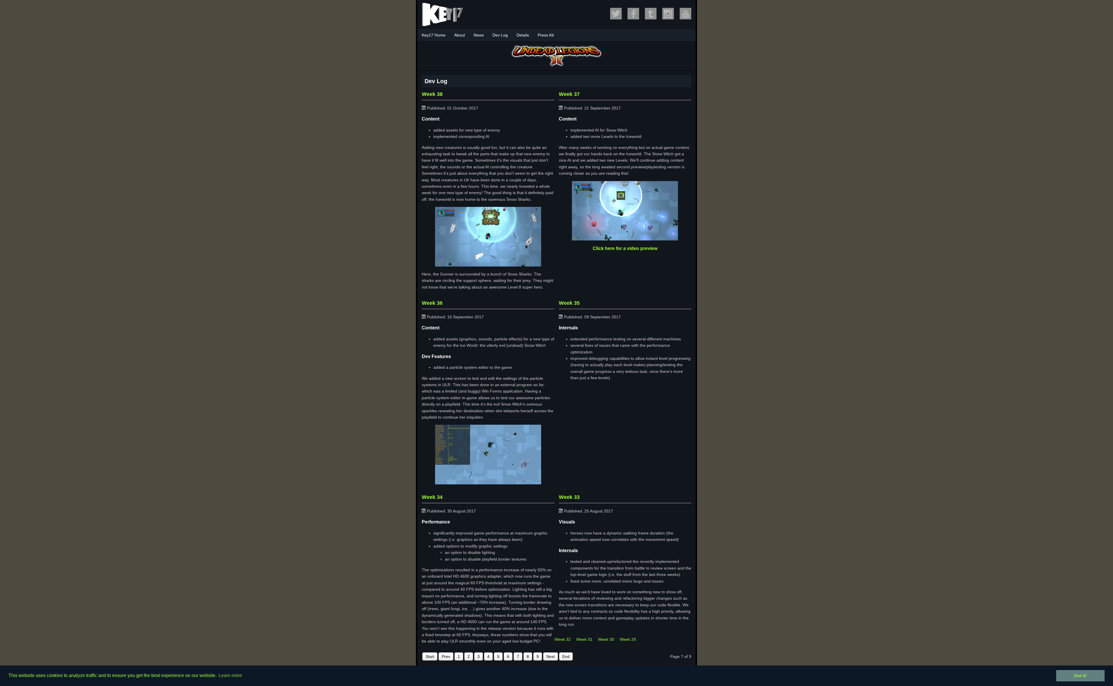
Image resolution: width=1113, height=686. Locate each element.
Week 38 (432, 94)
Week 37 (569, 94)
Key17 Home (433, 35)
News (479, 35)
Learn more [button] (230, 675)
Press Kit (546, 35)
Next (550, 656)
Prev (446, 656)
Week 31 (584, 639)
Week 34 (432, 497)
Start (429, 656)
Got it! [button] (1080, 675)
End (566, 656)
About (459, 35)
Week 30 (606, 639)
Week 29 (628, 639)
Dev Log (500, 35)
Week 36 (432, 303)
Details (523, 35)
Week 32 (562, 639)
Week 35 (569, 303)
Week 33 (569, 497)
